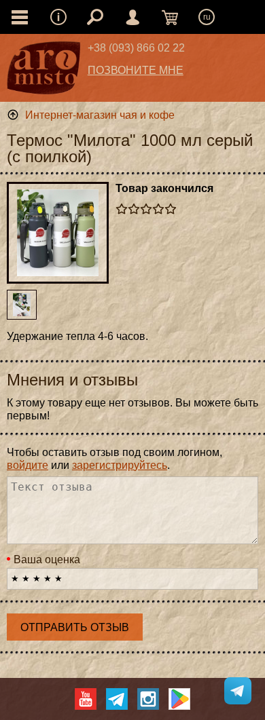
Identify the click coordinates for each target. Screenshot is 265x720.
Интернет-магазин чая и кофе (100, 115)
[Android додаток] (179, 699)
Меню (58, 17)
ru (207, 17)
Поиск (95, 17)
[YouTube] (85, 699)
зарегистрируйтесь (119, 465)
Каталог (20, 17)
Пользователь (132, 17)
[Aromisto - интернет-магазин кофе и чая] (44, 71)
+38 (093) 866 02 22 (136, 48)
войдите (27, 465)
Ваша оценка (47, 559)
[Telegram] (117, 699)
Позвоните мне (135, 70)
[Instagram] (148, 699)
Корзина (170, 17)
